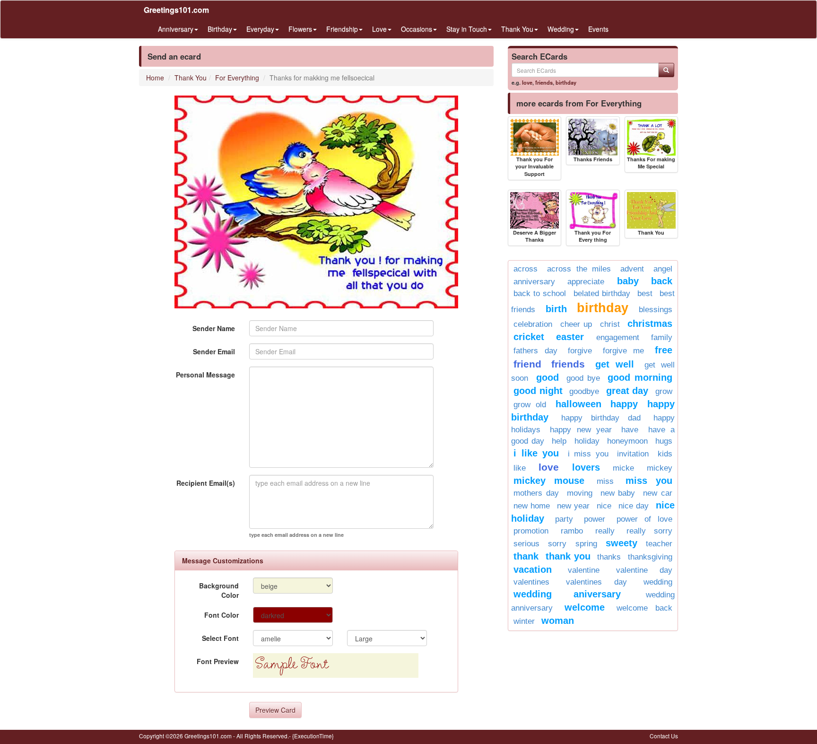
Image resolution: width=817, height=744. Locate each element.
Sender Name (213, 328)
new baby (617, 493)
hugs (663, 441)
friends (544, 82)
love (527, 82)
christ (610, 324)
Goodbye (584, 391)
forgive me (623, 350)
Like (519, 468)
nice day (633, 505)
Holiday (587, 441)
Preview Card (275, 710)
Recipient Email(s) (205, 483)
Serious (526, 543)
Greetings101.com (176, 9)
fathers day (535, 350)
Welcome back (644, 608)
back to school (539, 293)
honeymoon (627, 441)
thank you (568, 556)
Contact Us (664, 736)
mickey (659, 468)
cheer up (576, 324)
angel (662, 268)
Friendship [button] (342, 29)
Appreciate (585, 281)
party (564, 519)
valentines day (596, 582)
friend (527, 364)
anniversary (534, 281)
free (663, 350)
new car (657, 493)
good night (538, 390)
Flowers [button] (300, 29)
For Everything (237, 77)
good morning (640, 377)
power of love (644, 519)
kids (665, 453)
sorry (557, 543)
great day (627, 390)
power (594, 519)
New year (573, 505)
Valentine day (644, 570)
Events (598, 29)
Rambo (572, 530)
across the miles (579, 268)
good (547, 377)
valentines (531, 582)
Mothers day (536, 493)
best (644, 293)
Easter (570, 337)
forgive (580, 350)
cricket (528, 337)
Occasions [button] (416, 29)
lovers (586, 467)
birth (556, 309)
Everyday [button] (260, 29)
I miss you (588, 453)
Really (605, 530)
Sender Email (214, 351)
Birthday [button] (220, 29)
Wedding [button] (561, 29)
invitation (633, 453)
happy (624, 404)
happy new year (581, 429)
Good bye (583, 378)
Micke (623, 468)
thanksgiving (650, 556)
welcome (585, 607)
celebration (532, 324)
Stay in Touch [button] (466, 29)
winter (524, 621)
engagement (617, 337)
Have (629, 429)
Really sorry (649, 530)
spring (586, 543)
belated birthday (602, 293)
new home (531, 505)
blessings (655, 309)
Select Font (220, 638)
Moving (579, 493)
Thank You (190, 77)
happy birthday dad (601, 417)
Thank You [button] (517, 29)
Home (155, 77)
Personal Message (205, 374)
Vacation (532, 569)
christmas (649, 323)
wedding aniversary (567, 594)
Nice (604, 505)
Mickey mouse (548, 480)
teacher (659, 543)
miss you (649, 480)
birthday (566, 82)
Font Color (221, 615)
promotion (530, 530)
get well (614, 364)
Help (559, 441)
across (525, 268)
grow (663, 391)
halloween (578, 404)
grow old (529, 404)
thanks (609, 556)
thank (526, 556)
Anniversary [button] (175, 29)
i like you (536, 453)
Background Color (219, 590)
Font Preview (218, 661)
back (661, 281)
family (661, 337)
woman (557, 620)
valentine (584, 570)
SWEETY (621, 543)
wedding (657, 582)
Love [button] (379, 29)
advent (632, 268)
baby (628, 281)
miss (605, 481)
